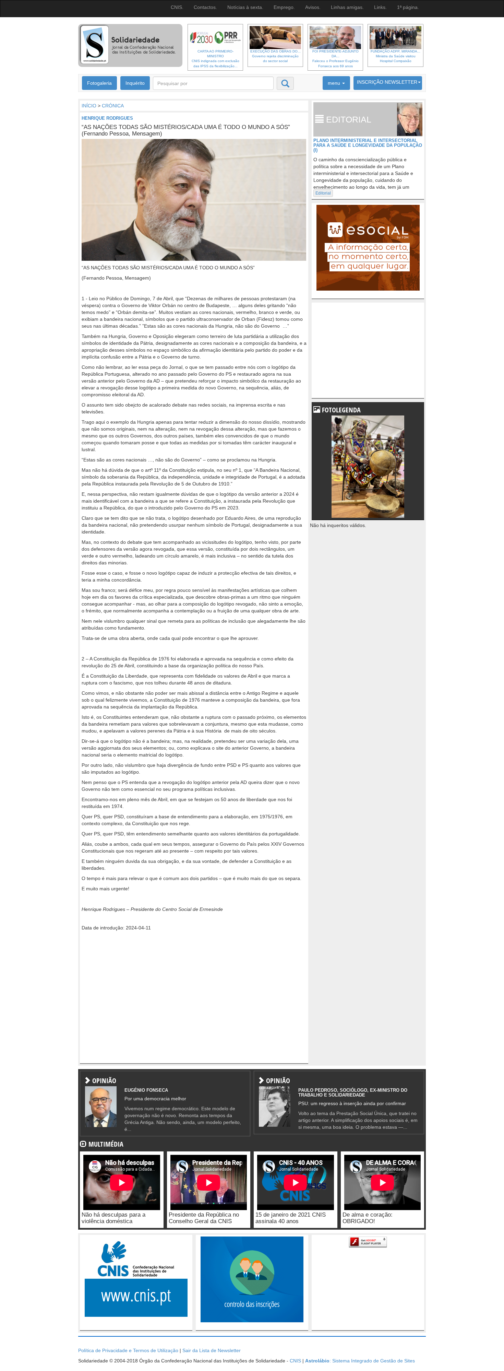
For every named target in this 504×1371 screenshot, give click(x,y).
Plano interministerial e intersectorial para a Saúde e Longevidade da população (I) (367, 145)
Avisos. (313, 7)
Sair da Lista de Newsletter (211, 1350)
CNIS (295, 1360)
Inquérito (135, 83)
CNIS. (177, 7)
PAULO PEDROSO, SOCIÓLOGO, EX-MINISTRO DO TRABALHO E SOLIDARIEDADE (352, 1093)
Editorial (323, 193)
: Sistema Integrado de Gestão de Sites (360, 1360)
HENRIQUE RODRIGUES (107, 118)
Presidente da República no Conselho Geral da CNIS (204, 1217)
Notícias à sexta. (245, 7)
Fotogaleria (99, 83)
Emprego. (284, 7)
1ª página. (408, 7)
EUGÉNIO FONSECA (146, 1090)
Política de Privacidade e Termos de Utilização (128, 1350)
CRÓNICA (113, 105)
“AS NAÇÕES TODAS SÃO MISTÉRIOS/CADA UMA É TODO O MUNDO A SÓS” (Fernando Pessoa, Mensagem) (186, 130)
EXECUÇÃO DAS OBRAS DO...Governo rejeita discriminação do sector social (275, 56)
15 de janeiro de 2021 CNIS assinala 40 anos (290, 1217)
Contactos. (205, 7)
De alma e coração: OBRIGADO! (368, 1217)
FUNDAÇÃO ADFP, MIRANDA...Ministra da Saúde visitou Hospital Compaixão (395, 56)
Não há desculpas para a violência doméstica (113, 1217)
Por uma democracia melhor (155, 1098)
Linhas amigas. (347, 7)
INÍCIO (89, 105)
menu (334, 83)
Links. (380, 7)
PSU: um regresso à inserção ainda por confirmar (352, 1103)
